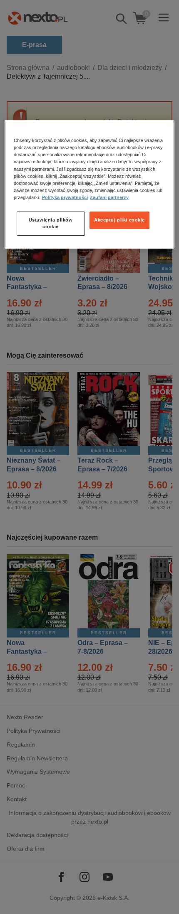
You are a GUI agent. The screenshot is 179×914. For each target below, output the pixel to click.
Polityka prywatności (65, 197)
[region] (90, 184)
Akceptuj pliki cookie (119, 219)
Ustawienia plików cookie (51, 223)
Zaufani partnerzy (109, 197)
